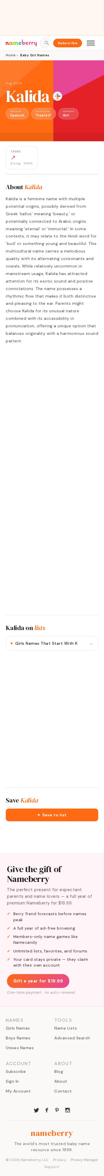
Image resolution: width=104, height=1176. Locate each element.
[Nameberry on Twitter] (36, 1109)
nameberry (52, 1132)
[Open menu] (91, 43)
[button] (52, 815)
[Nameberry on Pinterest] (57, 1109)
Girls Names (18, 1028)
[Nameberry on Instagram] (67, 1109)
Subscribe (68, 43)
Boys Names (18, 1038)
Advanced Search (72, 1038)
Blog (58, 1071)
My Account (18, 1091)
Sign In (12, 1081)
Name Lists (65, 1028)
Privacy (59, 1160)
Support (52, 1166)
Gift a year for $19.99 (38, 981)
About (60, 1081)
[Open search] (44, 43)
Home (10, 55)
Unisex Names (20, 1047)
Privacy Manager (84, 1160)
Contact (63, 1091)
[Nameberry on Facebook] (47, 1109)
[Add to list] (57, 96)
